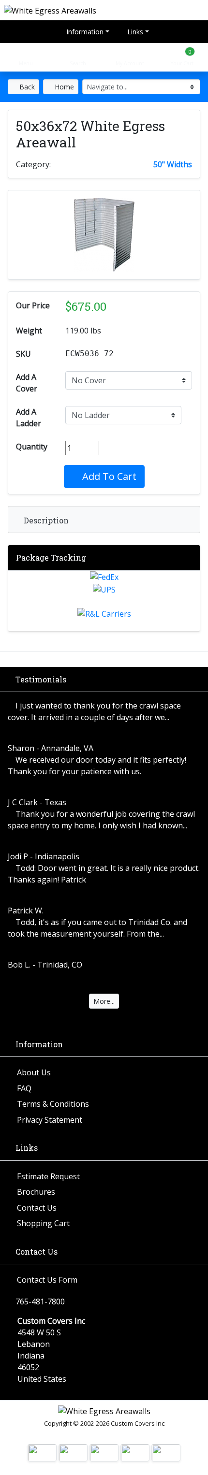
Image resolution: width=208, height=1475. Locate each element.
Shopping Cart (43, 1223)
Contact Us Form (47, 1279)
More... (104, 1001)
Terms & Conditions (53, 1104)
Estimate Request (48, 1176)
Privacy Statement (49, 1119)
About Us (34, 1072)
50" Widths (172, 164)
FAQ (24, 1088)
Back (26, 86)
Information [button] (84, 31)
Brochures (36, 1191)
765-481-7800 (40, 1301)
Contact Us (37, 1207)
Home (63, 86)
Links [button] (134, 31)
